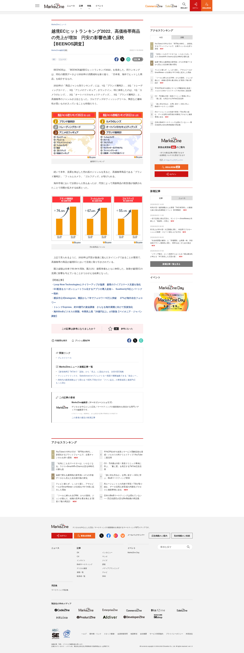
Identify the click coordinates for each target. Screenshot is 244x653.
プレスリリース (65, 357)
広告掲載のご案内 (159, 535)
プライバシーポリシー (174, 633)
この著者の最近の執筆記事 (83, 417)
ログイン (172, 174)
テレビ (104, 572)
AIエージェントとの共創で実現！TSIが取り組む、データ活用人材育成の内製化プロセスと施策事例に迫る (123, 486)
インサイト (81, 560)
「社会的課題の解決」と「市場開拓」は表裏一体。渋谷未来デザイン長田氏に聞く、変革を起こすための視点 (171, 241)
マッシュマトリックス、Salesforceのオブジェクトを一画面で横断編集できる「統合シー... (98, 375)
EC (54, 59)
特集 (89, 5)
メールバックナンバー (173, 159)
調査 (104, 564)
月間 (182, 37)
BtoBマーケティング (84, 564)
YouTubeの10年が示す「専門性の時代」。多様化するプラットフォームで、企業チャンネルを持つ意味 (75, 454)
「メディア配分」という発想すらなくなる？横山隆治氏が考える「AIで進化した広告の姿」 (171, 255)
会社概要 (143, 633)
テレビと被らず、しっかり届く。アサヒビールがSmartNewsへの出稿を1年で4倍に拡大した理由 (75, 486)
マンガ (104, 556)
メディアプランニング (110, 568)
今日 (161, 37)
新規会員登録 (172, 167)
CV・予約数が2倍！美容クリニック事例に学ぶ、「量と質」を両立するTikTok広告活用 (122, 466)
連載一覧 (80, 572)
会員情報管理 (122, 633)
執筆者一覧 (81, 576)
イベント (99, 5)
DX (78, 552)
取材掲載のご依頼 (182, 535)
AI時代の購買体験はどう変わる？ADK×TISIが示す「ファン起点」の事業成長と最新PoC (96, 379)
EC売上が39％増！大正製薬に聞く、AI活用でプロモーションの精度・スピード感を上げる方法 (171, 230)
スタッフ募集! (109, 633)
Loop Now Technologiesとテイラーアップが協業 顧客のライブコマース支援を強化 (97, 284)
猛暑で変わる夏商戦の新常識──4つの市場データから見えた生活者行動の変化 (74, 476)
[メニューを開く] (37, 5)
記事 (81, 5)
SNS (104, 576)
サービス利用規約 (156, 633)
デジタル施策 (82, 568)
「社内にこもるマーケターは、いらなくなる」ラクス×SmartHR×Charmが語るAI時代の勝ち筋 (75, 466)
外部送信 (189, 633)
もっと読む (61, 382)
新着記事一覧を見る (171, 263)
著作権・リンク (95, 633)
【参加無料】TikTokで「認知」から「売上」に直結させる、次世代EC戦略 (91, 371)
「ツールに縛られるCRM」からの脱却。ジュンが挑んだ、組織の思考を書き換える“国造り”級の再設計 (75, 498)
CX (78, 556)
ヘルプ (84, 633)
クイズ (104, 560)
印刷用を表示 (61, 340)
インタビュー (107, 552)
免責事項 (133, 633)
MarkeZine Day (133, 552)
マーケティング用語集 (59, 590)
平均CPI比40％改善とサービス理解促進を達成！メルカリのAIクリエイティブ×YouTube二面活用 (123, 454)
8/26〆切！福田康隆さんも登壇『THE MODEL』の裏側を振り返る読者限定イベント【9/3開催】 (171, 208)
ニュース (71, 5)
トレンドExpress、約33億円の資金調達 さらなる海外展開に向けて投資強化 (93, 307)
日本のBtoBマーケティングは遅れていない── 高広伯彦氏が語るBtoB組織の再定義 (123, 497)
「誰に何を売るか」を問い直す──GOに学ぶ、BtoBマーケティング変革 (122, 476)
